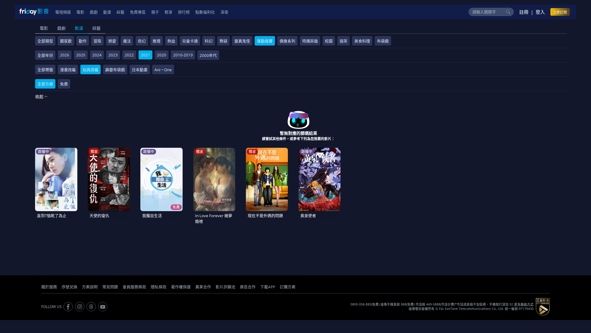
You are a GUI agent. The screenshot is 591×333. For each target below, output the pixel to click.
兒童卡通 (190, 41)
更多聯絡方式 (524, 304)
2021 (145, 55)
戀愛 (112, 41)
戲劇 (61, 28)
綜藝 (96, 28)
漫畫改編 (68, 69)
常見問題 (110, 287)
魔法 (127, 41)
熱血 (171, 41)
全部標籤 (45, 69)
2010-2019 (183, 55)
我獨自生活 (152, 215)
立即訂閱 (560, 12)
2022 (129, 55)
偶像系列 (287, 41)
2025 (80, 55)
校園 (329, 41)
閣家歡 (66, 41)
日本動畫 (140, 69)
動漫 (79, 28)
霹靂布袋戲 (115, 69)
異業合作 (203, 287)
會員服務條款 (134, 287)
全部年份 (45, 55)
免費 (64, 84)
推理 (156, 41)
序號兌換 (69, 287)
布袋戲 (383, 41)
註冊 (523, 12)
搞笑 (343, 41)
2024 (97, 55)
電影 (44, 28)
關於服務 (49, 287)
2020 (161, 55)
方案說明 (90, 287)
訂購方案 (288, 287)
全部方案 (45, 84)
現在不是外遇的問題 (265, 215)
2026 (64, 55)
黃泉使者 (308, 215)
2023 (113, 55)
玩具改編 (90, 69)
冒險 (97, 41)
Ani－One (163, 69)
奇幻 (142, 41)
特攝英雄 (310, 41)
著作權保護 (181, 287)
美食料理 (362, 41)
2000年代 (208, 55)
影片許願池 (225, 287)
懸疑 (223, 41)
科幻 (209, 41)
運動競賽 (265, 41)
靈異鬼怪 (242, 41)
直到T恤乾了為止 (51, 215)
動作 (83, 41)
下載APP (267, 287)
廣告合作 (248, 287)
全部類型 (45, 41)
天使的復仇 (99, 215)
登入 (540, 12)
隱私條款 (158, 287)
